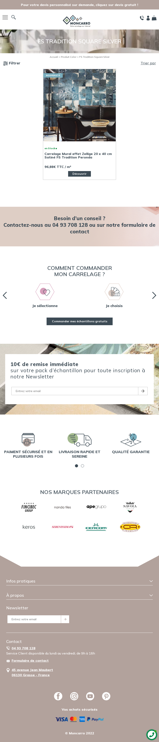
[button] (76, 465)
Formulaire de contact (30, 660)
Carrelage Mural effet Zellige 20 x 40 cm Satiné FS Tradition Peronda (78, 155)
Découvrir (79, 174)
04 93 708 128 (23, 648)
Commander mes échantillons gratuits (79, 321)
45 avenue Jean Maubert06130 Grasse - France (32, 672)
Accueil (54, 56)
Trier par (148, 63)
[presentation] (5, 295)
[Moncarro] (76, 20)
